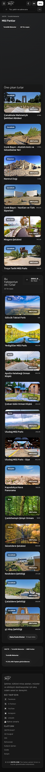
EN (34, 3)
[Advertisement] (22, 56)
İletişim (6, 754)
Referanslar (8, 742)
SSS (5, 738)
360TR (4, 16)
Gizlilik (6, 750)
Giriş (40, 3)
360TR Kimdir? (9, 730)
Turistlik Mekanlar (17, 649)
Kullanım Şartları (10, 746)
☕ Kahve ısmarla (11, 721)
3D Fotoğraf (8, 734)
